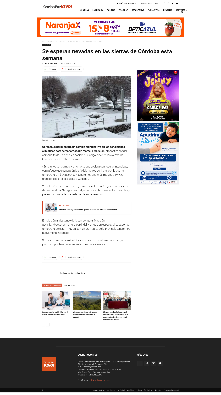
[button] (182, 12)
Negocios (167, 10)
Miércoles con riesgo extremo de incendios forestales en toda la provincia (85, 314)
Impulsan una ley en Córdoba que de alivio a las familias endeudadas (88, 209)
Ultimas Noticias (98, 390)
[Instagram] (168, 3)
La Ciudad (84, 10)
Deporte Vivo (138, 10)
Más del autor (69, 286)
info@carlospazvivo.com (100, 380)
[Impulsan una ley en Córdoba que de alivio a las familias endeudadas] (56, 300)
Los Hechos (97, 10)
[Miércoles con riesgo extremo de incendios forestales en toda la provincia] (87, 300)
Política (111, 10)
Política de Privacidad (171, 390)
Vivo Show (123, 10)
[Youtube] (177, 3)
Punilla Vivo (154, 10)
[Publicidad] (110, 27)
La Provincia (52, 41)
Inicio (44, 41)
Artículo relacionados (52, 286)
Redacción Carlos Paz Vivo (54, 63)
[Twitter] (173, 3)
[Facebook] (164, 3)
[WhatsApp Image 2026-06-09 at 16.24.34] (158, 120)
